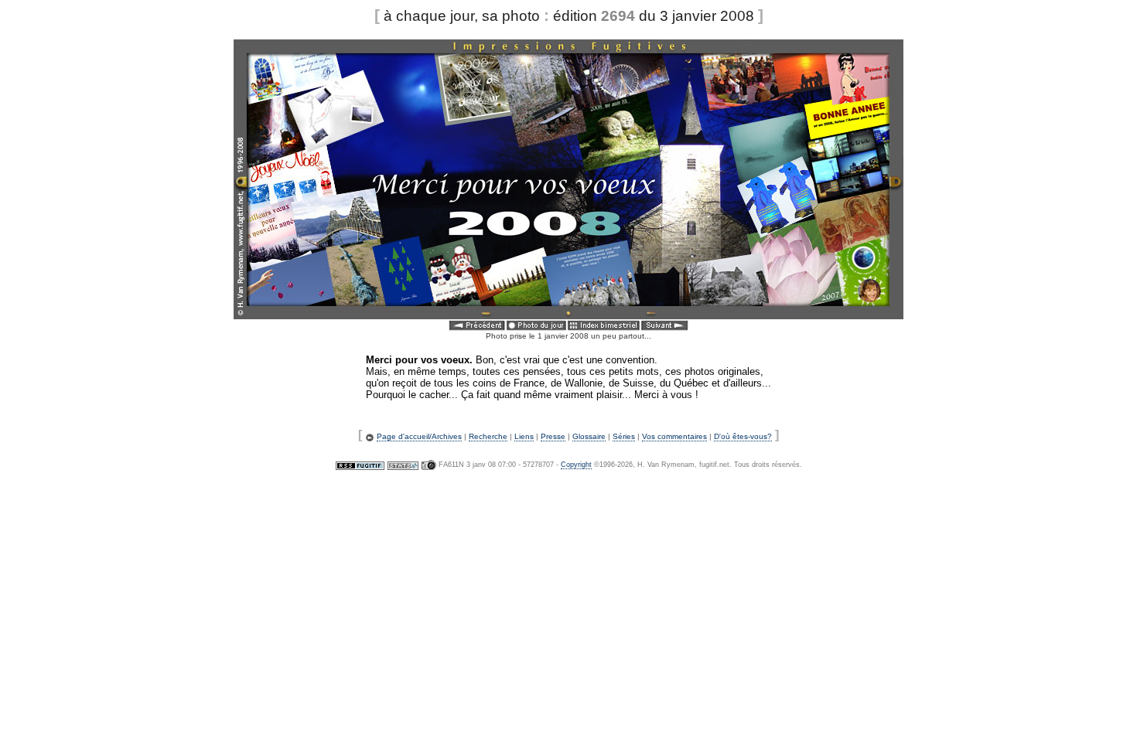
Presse (553, 436)
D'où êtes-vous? (743, 436)
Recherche (488, 436)
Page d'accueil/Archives (419, 436)
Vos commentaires (674, 436)
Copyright (576, 464)
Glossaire (589, 436)
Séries (624, 436)
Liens (524, 436)
